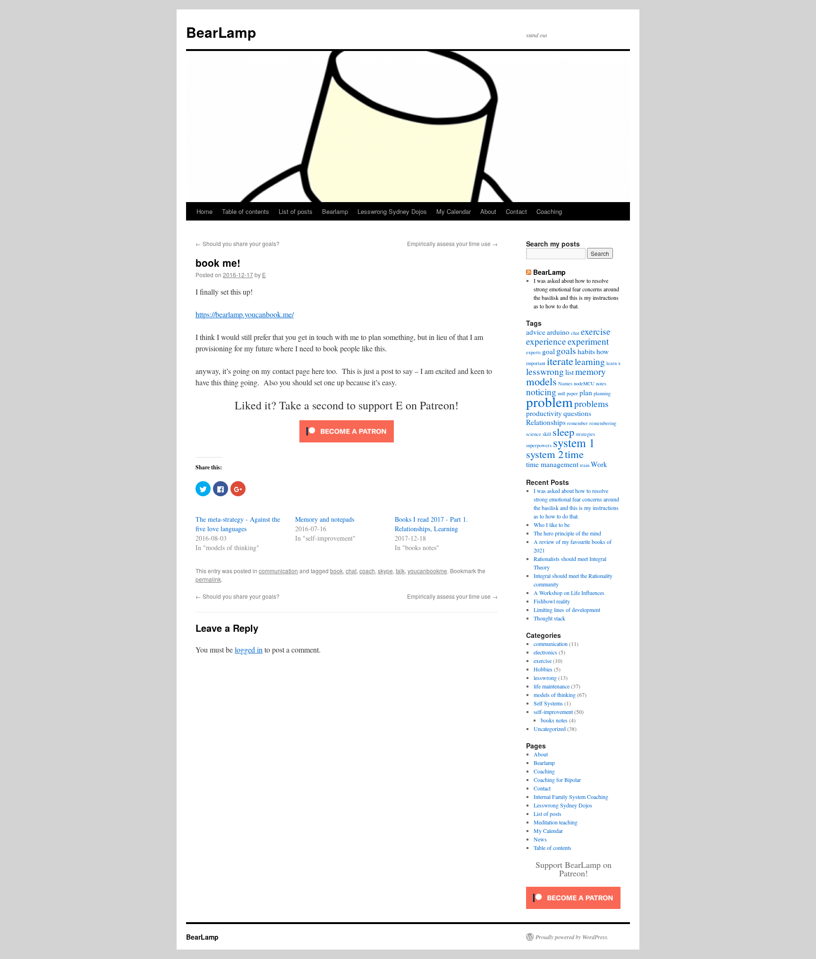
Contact (516, 211)
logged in (249, 649)
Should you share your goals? (238, 243)
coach (367, 571)
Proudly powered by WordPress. (572, 937)
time (574, 454)
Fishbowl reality (552, 601)
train (584, 465)
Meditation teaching (556, 822)
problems (591, 403)
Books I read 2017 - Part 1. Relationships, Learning (431, 524)
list (569, 372)
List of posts (296, 211)
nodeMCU (584, 383)
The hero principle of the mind (567, 533)
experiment (588, 341)
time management (552, 464)
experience (546, 341)
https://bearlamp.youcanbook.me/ (245, 314)
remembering (602, 423)
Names (565, 383)
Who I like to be (552, 524)
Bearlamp (335, 211)
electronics (545, 652)
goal (548, 351)
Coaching (549, 211)
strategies (585, 434)
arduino (558, 332)
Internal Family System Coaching (571, 796)
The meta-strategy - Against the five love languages (238, 524)
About (488, 211)
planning (602, 393)
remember (577, 423)
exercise (596, 331)
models (541, 381)
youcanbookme (427, 571)
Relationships (546, 422)
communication (278, 571)
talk (400, 571)
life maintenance (552, 686)
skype (385, 571)
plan (585, 392)
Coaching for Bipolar (557, 779)
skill (547, 434)
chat (351, 571)
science (533, 434)
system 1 (574, 442)
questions (577, 413)
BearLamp (221, 32)
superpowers (539, 445)
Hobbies (543, 669)
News (540, 839)
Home (204, 211)
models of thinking (555, 694)
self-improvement (553, 711)
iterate (560, 361)
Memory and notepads (324, 519)
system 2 (544, 454)
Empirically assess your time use (452, 243)
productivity (544, 413)
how (602, 351)
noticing (541, 392)
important (535, 363)
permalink (208, 579)
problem (549, 401)
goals (566, 350)
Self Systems (548, 703)
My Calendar (453, 211)
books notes (554, 720)
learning (590, 361)
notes (601, 383)
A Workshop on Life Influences (569, 592)
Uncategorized (550, 728)
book (336, 571)
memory (590, 371)
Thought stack (549, 618)
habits (586, 351)
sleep (563, 431)
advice (535, 332)
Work (599, 464)
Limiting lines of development (567, 609)
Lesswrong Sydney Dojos (392, 211)
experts (533, 352)
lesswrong (545, 371)
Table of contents (245, 211)
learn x (613, 363)
